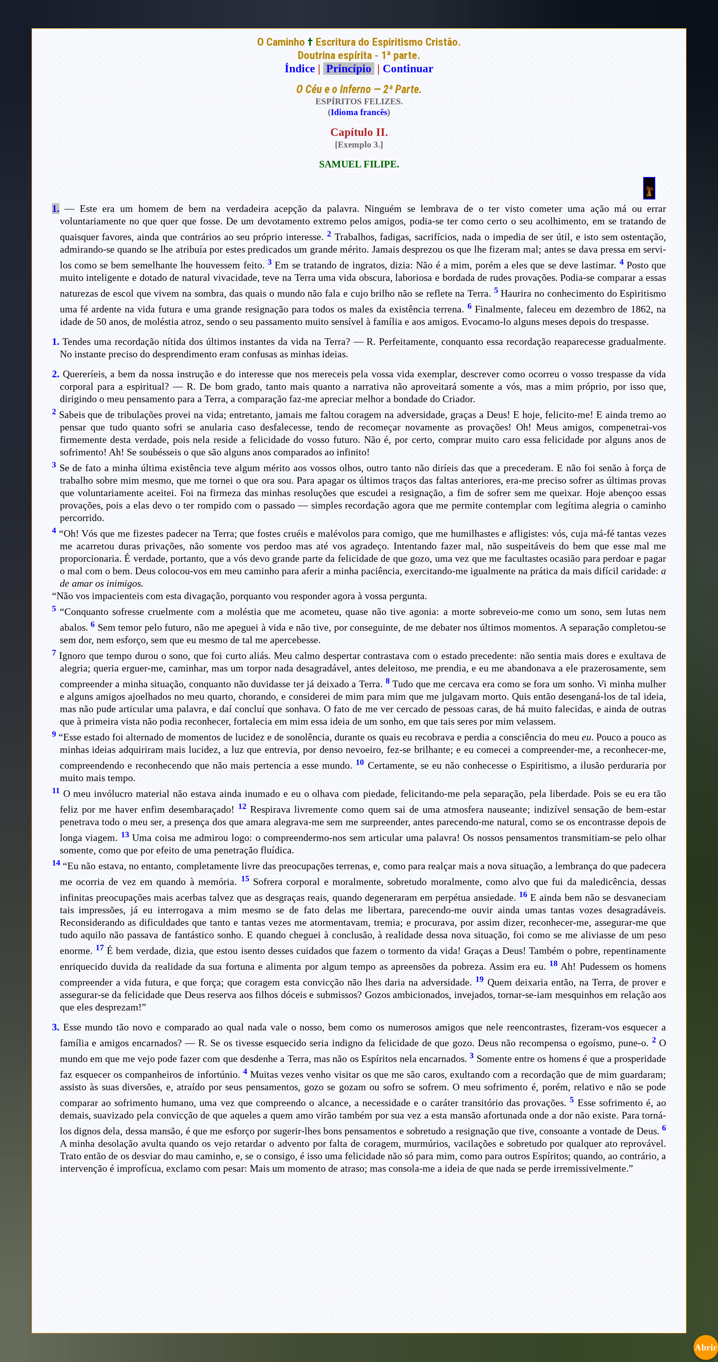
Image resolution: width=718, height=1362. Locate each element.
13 (125, 834)
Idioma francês (359, 112)
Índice (300, 68)
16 (523, 894)
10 (360, 762)
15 (245, 878)
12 (242, 806)
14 (56, 862)
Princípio (348, 68)
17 (100, 947)
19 (479, 978)
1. (55, 208)
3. (55, 1027)
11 (56, 790)
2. (55, 374)
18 (553, 963)
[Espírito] (649, 195)
